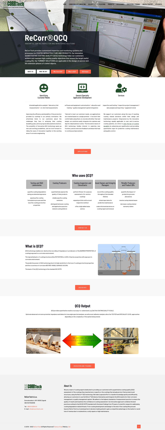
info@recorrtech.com (36, 409)
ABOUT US (30, 72)
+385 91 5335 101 (32, 406)
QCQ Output (85, 72)
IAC (69, 427)
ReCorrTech (37, 427)
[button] (82, 151)
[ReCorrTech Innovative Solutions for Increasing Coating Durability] (13, 4)
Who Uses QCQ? (57, 72)
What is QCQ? (72, 72)
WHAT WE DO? (43, 72)
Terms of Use (58, 427)
